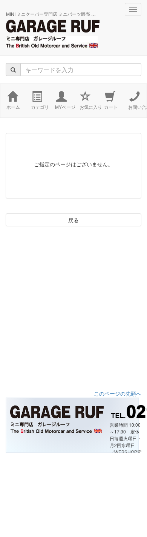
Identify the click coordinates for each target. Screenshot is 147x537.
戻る (73, 220)
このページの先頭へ (117, 393)
